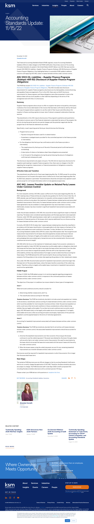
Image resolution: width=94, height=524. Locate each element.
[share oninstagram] (10, 498)
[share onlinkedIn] (6, 498)
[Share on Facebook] (72, 378)
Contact (86, 1)
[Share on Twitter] (75, 378)
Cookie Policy (60, 502)
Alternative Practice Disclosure (80, 502)
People (64, 5)
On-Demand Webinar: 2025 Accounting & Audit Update (57, 432)
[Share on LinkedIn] (69, 378)
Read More (10, 446)
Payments (72, 1)
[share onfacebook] (14, 498)
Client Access (80, 1)
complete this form (54, 372)
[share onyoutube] (18, 498)
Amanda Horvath (21, 58)
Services (35, 5)
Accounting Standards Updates (34, 378)
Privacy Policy (55, 515)
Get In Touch (10, 492)
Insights (55, 5)
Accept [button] (67, 520)
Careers (80, 5)
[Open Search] (87, 5)
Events (66, 1)
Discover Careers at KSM (62, 470)
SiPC (44, 507)
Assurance (46, 378)
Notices (68, 502)
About (72, 5)
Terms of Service (77, 492)
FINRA (41, 507)
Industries (45, 5)
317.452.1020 (24, 407)
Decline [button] (73, 520)
